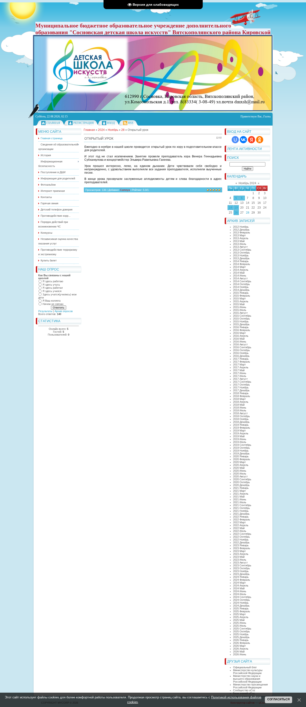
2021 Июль (239, 502)
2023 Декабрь (241, 574)
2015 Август (240, 312)
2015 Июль (239, 310)
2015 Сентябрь (242, 315)
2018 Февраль (241, 396)
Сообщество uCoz (244, 690)
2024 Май (239, 588)
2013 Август (240, 246)
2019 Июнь (239, 439)
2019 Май (239, 436)
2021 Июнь (239, 499)
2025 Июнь (239, 622)
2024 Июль (239, 594)
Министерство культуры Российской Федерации (247, 671)
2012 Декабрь (241, 229)
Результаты (45, 311)
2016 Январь (241, 327)
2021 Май (239, 496)
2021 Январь (241, 487)
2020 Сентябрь (242, 479)
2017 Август (240, 378)
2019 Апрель (240, 433)
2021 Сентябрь (242, 505)
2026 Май (239, 651)
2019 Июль (239, 442)
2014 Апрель (240, 269)
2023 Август (240, 562)
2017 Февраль (241, 361)
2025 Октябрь (241, 631)
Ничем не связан (53, 304)
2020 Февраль (241, 459)
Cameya (125, 189)
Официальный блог (245, 667)
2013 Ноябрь (241, 255)
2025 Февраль (241, 611)
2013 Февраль (241, 232)
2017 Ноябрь (241, 387)
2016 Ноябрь (241, 353)
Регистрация (83, 123)
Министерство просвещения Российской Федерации (250, 686)
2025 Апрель (240, 617)
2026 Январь (241, 640)
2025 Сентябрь (242, 628)
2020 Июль (239, 473)
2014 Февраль (241, 264)
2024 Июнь (239, 591)
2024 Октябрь (241, 599)
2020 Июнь (239, 470)
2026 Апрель (240, 648)
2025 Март (239, 614)
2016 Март (239, 332)
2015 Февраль (241, 295)
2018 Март (239, 399)
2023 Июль (239, 559)
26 (236, 212)
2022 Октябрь (241, 536)
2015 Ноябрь (241, 321)
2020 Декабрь (241, 485)
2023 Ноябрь (241, 571)
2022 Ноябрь (241, 539)
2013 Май (239, 241)
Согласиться (278, 699)
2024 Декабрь (241, 605)
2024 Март (239, 582)
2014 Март (239, 266)
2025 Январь (241, 608)
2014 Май (239, 272)
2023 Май (239, 556)
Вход (111, 123)
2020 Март (239, 462)
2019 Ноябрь (241, 450)
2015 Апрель (240, 301)
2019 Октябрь (241, 447)
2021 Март (239, 490)
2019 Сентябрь (242, 444)
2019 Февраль (241, 427)
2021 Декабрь (241, 513)
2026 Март (239, 645)
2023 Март (239, 551)
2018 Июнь (239, 407)
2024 (101, 130)
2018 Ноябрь (241, 419)
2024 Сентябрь (242, 597)
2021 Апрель (240, 493)
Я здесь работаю (53, 281)
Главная (53, 123)
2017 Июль (239, 376)
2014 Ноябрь (241, 287)
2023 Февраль (241, 548)
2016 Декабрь (241, 355)
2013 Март (239, 235)
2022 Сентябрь (242, 533)
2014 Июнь (239, 275)
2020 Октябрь (241, 482)
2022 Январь (241, 516)
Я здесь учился (52, 291)
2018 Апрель (240, 401)
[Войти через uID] (235, 139)
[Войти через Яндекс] (251, 139)
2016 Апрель (240, 335)
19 (236, 207)
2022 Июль (239, 531)
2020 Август (240, 476)
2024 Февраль (241, 579)
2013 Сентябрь (242, 249)
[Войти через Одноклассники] (259, 139)
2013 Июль (239, 244)
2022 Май (239, 528)
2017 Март (239, 364)
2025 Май (239, 620)
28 (247, 212)
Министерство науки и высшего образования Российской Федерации (247, 678)
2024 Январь (241, 576)
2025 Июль (239, 625)
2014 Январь (241, 261)
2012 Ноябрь (241, 226)
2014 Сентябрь (242, 281)
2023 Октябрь (241, 568)
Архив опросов (64, 311)
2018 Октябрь (241, 416)
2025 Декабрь (241, 637)
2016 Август (240, 344)
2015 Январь (241, 292)
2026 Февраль (241, 642)
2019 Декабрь (241, 453)
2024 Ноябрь (241, 602)
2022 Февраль (241, 519)
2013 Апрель (240, 238)
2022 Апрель (240, 525)
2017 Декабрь (241, 390)
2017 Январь (241, 358)
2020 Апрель (240, 465)
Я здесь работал (53, 287)
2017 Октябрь (241, 384)
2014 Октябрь (241, 284)
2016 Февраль (241, 330)
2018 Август (240, 413)
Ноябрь (113, 130)
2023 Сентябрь (242, 565)
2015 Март (239, 298)
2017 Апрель (240, 367)
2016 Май (239, 338)
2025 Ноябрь (241, 634)
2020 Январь (241, 456)
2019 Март (239, 430)
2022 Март (239, 522)
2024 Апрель (240, 585)
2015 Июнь (239, 307)
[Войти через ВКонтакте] (243, 139)
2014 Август (240, 278)
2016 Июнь (239, 341)
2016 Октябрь (241, 350)
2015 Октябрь (241, 318)
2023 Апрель (240, 553)
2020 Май (239, 467)
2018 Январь (241, 393)
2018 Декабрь (241, 421)
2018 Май (239, 404)
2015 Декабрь (241, 324)
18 (230, 207)
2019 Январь (241, 424)
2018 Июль (239, 410)
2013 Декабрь (241, 258)
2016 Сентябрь (242, 347)
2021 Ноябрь (241, 510)
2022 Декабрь (241, 542)
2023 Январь (241, 545)
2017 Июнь (239, 373)
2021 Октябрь (241, 508)
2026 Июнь (239, 654)
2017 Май (239, 370)
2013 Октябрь (241, 252)
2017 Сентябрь (242, 381)
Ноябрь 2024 (247, 183)
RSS (130, 123)
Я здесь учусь (51, 284)
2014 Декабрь (241, 289)
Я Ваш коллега (51, 300)
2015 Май (239, 304)
